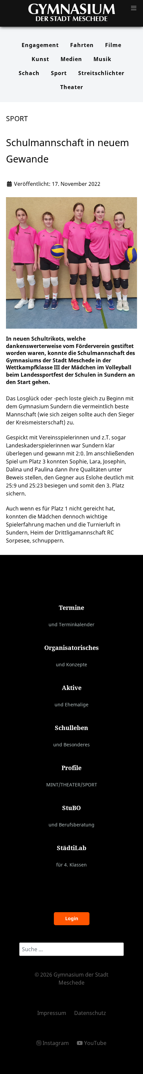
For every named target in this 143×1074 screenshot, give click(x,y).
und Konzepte (71, 664)
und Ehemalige (71, 704)
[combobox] (71, 949)
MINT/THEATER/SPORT (71, 784)
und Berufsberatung (71, 824)
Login (71, 918)
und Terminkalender (71, 624)
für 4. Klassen (71, 864)
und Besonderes (71, 744)
